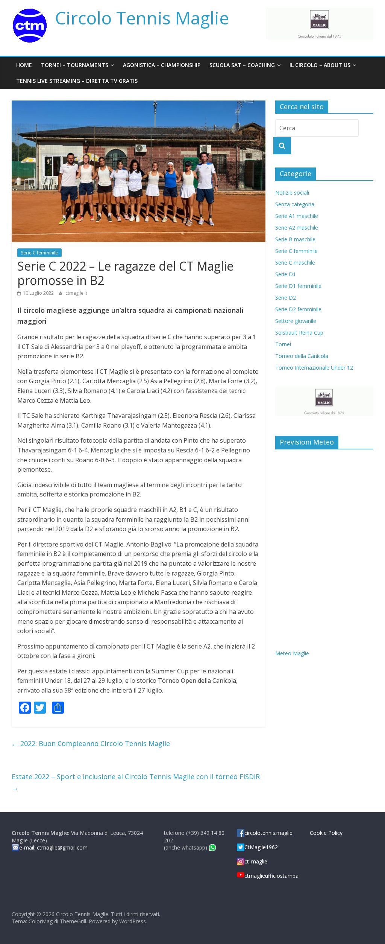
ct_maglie (255, 861)
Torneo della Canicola (301, 355)
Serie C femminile (39, 253)
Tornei (283, 344)
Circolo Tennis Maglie (142, 17)
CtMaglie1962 (261, 847)
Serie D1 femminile (298, 285)
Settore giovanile (295, 320)
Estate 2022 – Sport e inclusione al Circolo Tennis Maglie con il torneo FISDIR (136, 782)
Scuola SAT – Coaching (242, 65)
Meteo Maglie (292, 653)
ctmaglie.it (76, 293)
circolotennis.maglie (268, 832)
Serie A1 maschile (296, 215)
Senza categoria (294, 204)
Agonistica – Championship (161, 65)
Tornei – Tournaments (74, 65)
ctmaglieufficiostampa (271, 875)
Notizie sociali (292, 192)
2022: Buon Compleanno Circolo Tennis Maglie (91, 743)
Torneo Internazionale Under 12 (314, 367)
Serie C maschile (295, 262)
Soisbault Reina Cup (299, 332)
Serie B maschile (295, 239)
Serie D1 (285, 274)
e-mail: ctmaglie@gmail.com (53, 847)
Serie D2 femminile (298, 309)
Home (24, 65)
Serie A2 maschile (296, 227)
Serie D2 (285, 297)
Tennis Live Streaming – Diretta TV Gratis (77, 80)
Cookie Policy (326, 832)
